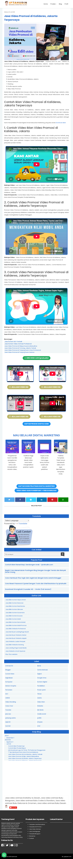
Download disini (61, 123)
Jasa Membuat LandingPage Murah (17, 632)
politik (39, 718)
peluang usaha (10, 718)
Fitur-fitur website (11, 654)
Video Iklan (41, 702)
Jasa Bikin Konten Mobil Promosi (16, 625)
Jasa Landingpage (34, 831)
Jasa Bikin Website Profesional (16, 629)
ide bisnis (40, 710)
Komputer (8, 682)
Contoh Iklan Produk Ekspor (17, 748)
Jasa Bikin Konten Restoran (14, 603)
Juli (8, 744)
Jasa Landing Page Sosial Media (16, 648)
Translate (23, 523)
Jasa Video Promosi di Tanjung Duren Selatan (19, 352)
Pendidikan (41, 686)
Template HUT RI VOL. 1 (35, 827)
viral (38, 726)
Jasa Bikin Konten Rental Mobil (15, 622)
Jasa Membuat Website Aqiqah (16, 638)
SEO (6, 694)
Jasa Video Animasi (35, 829)
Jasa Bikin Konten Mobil (13, 619)
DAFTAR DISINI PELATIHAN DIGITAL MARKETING (36, 486)
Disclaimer (32, 836)
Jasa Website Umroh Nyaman (15, 651)
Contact (31, 838)
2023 (8, 740)
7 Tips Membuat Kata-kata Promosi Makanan (23, 752)
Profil (66, 4)
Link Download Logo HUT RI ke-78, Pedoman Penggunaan (26, 750)
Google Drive (41, 678)
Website (40, 706)
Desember (10, 738)
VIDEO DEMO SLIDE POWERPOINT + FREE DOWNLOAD (36, 490)
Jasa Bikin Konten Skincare (14, 609)
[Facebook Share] (20, 499)
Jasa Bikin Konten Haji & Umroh (16, 600)
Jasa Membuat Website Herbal (16, 635)
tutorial (7, 726)
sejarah (8, 722)
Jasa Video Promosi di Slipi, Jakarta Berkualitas (23, 756)
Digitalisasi (9, 678)
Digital (39, 674)
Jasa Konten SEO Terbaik (13, 342)
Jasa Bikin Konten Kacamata (15, 612)
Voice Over (9, 706)
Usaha (39, 698)
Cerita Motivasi (42, 670)
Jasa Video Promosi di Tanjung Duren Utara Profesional (23, 350)
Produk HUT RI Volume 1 (14, 855)
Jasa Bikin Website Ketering (15, 645)
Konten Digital (42, 682)
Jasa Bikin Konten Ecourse (14, 616)
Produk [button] (52, 4)
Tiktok (39, 694)
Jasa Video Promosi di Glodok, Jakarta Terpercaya (24, 758)
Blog (60, 4)
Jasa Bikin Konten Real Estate (15, 606)
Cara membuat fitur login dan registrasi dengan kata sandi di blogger (33, 578)
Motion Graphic (10, 686)
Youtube (8, 710)
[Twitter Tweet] (9, 499)
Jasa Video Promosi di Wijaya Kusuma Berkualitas (21, 346)
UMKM (7, 698)
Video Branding (10, 702)
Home (46, 4)
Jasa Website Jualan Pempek (15, 641)
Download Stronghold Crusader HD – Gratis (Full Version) (28, 589)
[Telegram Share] (31, 499)
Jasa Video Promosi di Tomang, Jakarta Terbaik (20, 348)
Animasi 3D (9, 666)
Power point (41, 690)
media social (41, 714)
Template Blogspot (34, 834)
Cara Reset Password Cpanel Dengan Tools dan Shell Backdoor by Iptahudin (35, 583)
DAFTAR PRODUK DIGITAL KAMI (36, 424)
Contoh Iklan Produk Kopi (16, 746)
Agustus (9, 742)
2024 (7, 736)
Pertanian (8, 690)
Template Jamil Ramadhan (37, 824)
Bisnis (39, 666)
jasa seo (8, 714)
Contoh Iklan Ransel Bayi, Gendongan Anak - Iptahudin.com (29, 564)
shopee (39, 722)
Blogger (8, 670)
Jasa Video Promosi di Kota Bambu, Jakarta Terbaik (25, 754)
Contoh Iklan (9, 674)
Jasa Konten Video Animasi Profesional (18, 344)
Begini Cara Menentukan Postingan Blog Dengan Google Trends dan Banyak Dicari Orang (35, 571)
